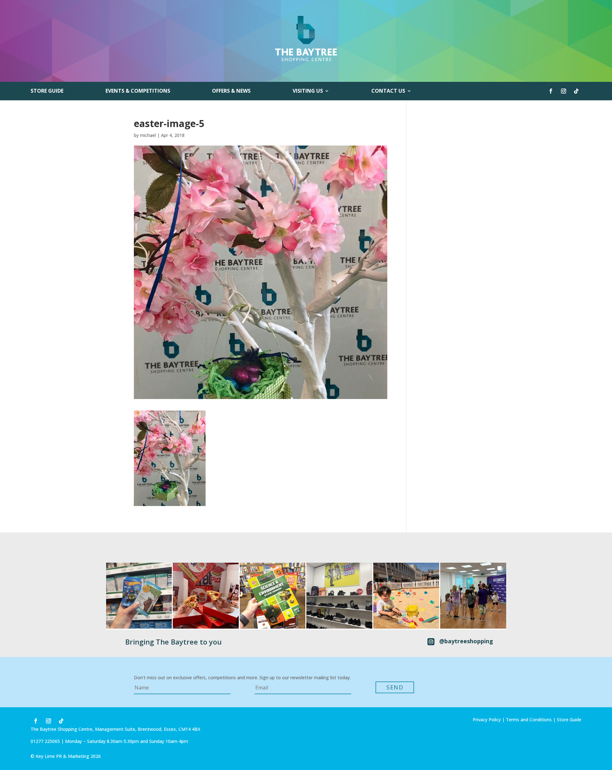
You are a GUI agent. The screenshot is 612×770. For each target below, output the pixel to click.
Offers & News (231, 91)
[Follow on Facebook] (551, 91)
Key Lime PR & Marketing (63, 756)
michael (148, 135)
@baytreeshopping (466, 641)
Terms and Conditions (529, 720)
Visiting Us (308, 91)
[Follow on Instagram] (563, 91)
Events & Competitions (138, 91)
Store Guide (47, 91)
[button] (139, 596)
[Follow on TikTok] (576, 91)
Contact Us (388, 91)
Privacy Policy (487, 720)
